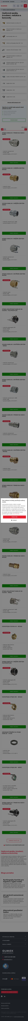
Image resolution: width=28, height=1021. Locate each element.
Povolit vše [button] (14, 517)
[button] (14, 520)
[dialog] (14, 510)
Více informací (16, 513)
